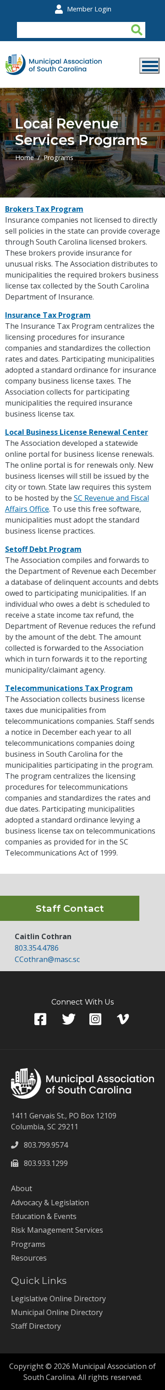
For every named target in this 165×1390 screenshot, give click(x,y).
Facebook (41, 1019)
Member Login (89, 9)
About (21, 1188)
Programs (58, 157)
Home (24, 157)
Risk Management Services (57, 1230)
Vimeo (124, 1019)
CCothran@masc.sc (47, 959)
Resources (29, 1258)
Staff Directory (36, 1326)
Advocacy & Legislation (50, 1203)
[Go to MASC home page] (54, 59)
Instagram (96, 1019)
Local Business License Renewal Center (76, 432)
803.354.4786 (37, 948)
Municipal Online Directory (57, 1312)
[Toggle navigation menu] (149, 66)
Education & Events (44, 1216)
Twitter (69, 1019)
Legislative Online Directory (58, 1299)
